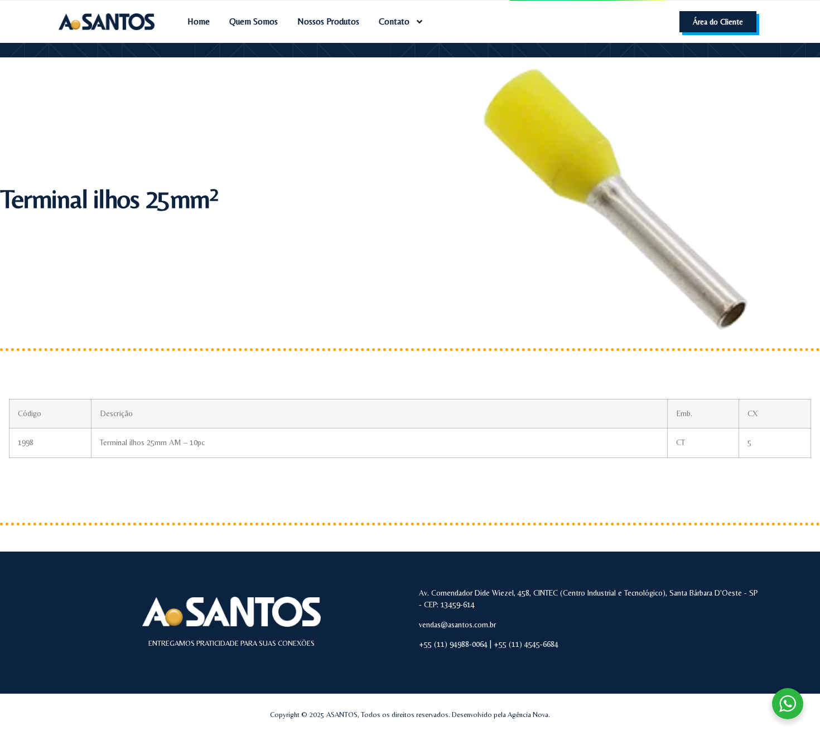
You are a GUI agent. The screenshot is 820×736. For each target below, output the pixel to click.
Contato (394, 21)
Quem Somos (253, 21)
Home (198, 21)
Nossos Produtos (328, 21)
